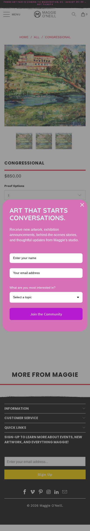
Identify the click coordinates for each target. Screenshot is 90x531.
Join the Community (46, 314)
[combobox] (46, 297)
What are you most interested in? (32, 287)
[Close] (82, 205)
